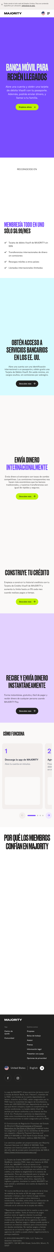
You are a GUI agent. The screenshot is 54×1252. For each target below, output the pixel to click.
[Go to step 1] (32, 815)
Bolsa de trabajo (34, 1035)
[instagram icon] (17, 1077)
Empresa (30, 1031)
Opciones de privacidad (37, 1058)
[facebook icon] (7, 1077)
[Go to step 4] (43, 815)
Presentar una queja (35, 1053)
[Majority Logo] (13, 13)
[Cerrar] (2, 5)
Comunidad (9, 1038)
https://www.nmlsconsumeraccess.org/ (20, 1152)
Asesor (30, 1040)
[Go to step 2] (37, 815)
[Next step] (49, 815)
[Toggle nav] (48, 13)
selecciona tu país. (28, 6)
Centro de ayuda (8, 1032)
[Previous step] (22, 815)
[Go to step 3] (40, 815)
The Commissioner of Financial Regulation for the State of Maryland (23, 1127)
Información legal (34, 1049)
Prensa (30, 1044)
